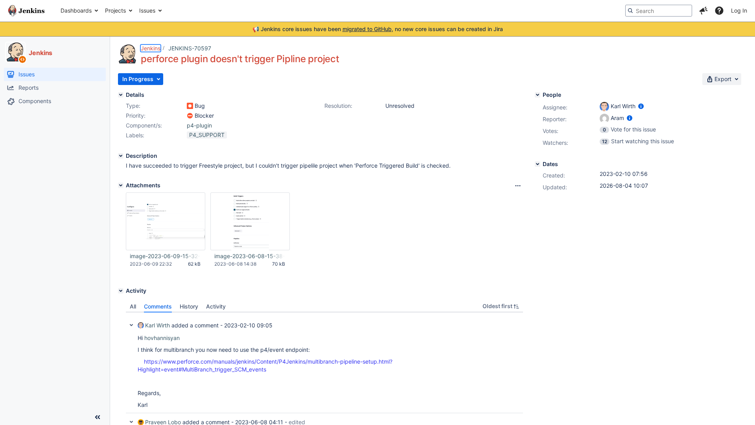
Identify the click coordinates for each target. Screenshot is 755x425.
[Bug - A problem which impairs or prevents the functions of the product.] (190, 106)
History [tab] (189, 306)
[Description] (120, 156)
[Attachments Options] (518, 185)
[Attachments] (120, 185)
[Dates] (537, 164)
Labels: (135, 135)
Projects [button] (115, 10)
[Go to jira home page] (26, 10)
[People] (537, 95)
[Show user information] (641, 106)
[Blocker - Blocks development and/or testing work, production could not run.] (190, 116)
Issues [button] (147, 10)
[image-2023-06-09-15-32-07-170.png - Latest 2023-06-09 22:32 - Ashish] (165, 221)
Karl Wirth (157, 325)
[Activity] (120, 291)
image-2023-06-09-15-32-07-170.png (165, 256)
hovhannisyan (162, 337)
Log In (739, 10)
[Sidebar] (97, 417)
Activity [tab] (216, 306)
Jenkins (150, 48)
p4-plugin (199, 125)
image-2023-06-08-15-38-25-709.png (249, 256)
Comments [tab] (158, 306)
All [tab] (133, 306)
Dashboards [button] (76, 10)
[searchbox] (659, 10)
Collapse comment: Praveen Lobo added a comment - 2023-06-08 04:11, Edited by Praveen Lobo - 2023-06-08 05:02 (131, 422)
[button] (703, 10)
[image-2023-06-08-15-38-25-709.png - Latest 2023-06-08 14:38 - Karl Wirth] (250, 221)
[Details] (120, 95)
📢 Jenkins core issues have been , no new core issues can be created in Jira (377, 29)
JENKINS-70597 (189, 48)
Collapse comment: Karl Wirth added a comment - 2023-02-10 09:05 (131, 325)
